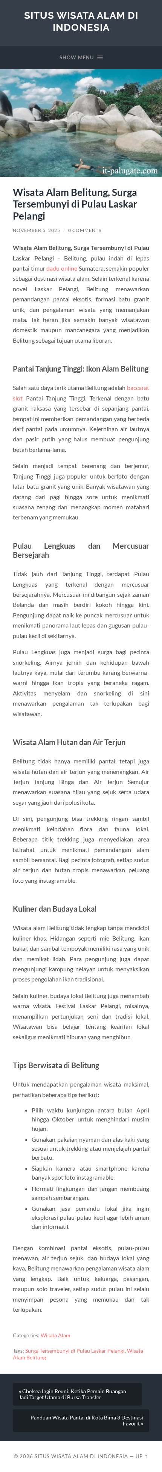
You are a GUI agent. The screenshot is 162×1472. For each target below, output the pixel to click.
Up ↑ (142, 1456)
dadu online (61, 268)
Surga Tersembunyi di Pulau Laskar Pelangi (75, 1351)
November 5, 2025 (36, 230)
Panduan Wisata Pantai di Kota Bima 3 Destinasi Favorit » (87, 1421)
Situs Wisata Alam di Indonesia (81, 21)
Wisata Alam (55, 1335)
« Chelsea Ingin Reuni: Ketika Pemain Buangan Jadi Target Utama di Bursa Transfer (72, 1394)
